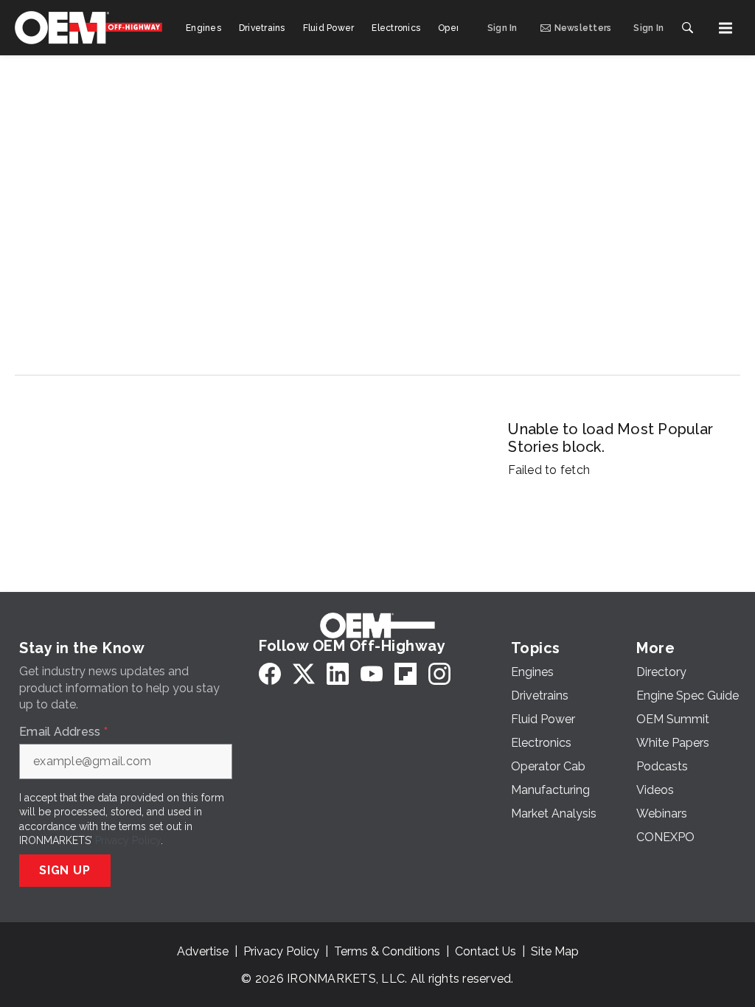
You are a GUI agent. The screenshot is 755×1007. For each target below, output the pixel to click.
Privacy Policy (128, 840)
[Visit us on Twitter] (304, 673)
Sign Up (65, 870)
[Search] (687, 28)
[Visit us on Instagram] (439, 673)
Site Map (555, 951)
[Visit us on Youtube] (372, 673)
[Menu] (725, 28)
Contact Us (485, 951)
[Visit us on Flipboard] (405, 673)
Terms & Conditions (387, 951)
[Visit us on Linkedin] (338, 673)
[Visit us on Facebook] (270, 673)
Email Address (63, 732)
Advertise (203, 951)
